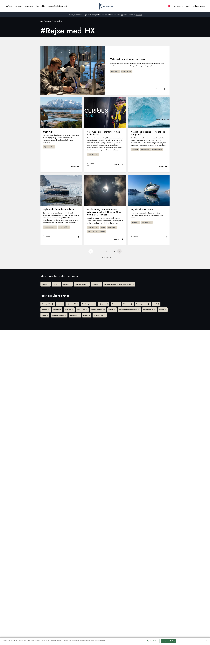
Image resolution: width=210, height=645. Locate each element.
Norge (55, 284)
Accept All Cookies (169, 641)
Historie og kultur (87, 304)
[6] (119, 251)
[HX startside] (105, 6)
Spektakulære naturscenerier (128, 310)
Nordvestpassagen (58, 315)
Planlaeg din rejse (96, 310)
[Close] (206, 640)
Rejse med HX (71, 304)
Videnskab (126, 304)
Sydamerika (73, 315)
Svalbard (66, 284)
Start (41, 21)
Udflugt (110, 310)
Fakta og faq (81, 310)
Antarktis (44, 284)
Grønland (95, 284)
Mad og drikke (46, 304)
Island (155, 304)
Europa (161, 310)
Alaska (44, 315)
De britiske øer (98, 315)
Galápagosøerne (80, 284)
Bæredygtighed (148, 310)
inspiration (48, 21)
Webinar (114, 304)
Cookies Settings (152, 641)
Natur (58, 304)
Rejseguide (102, 304)
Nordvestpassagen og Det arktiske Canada (117, 284)
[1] (90, 251)
